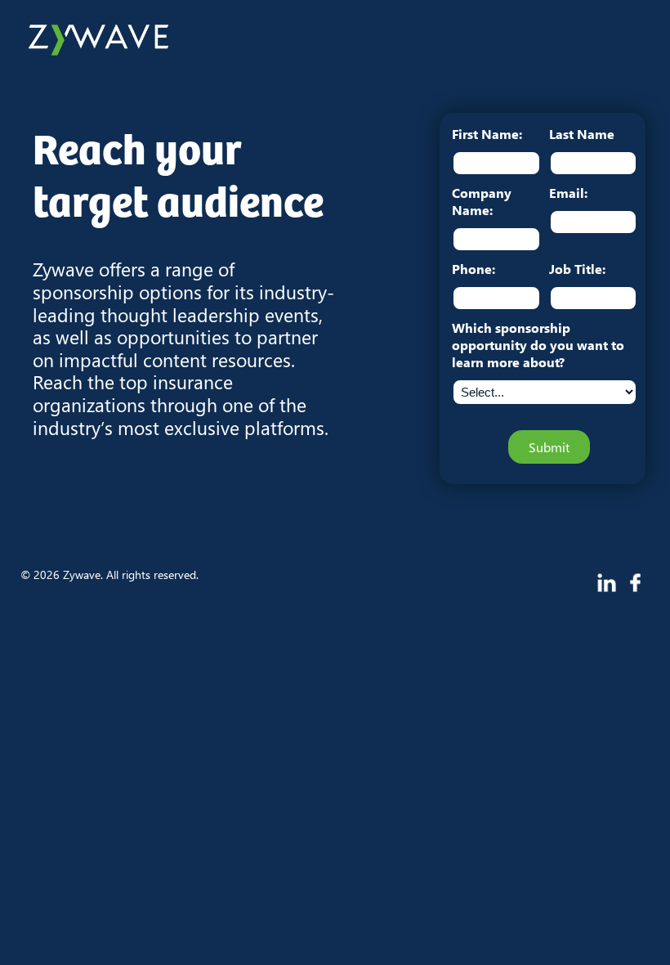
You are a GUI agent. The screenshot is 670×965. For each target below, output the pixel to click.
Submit (549, 447)
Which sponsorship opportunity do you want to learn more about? (538, 344)
